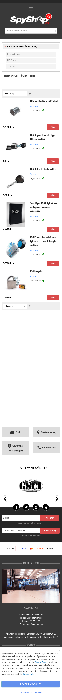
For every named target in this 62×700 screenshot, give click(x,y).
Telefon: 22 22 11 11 (31, 621)
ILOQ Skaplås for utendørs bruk (44, 101)
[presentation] (5, 498)
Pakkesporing (48, 432)
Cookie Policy (41, 662)
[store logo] (31, 19)
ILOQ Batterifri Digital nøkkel (43, 169)
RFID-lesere (12, 60)
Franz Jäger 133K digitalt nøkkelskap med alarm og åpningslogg (44, 207)
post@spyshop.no (34, 624)
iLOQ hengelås (36, 271)
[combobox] (31, 31)
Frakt (18, 432)
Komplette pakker (15, 54)
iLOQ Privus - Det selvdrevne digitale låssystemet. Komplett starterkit (43, 241)
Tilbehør (11, 66)
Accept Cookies (30, 684)
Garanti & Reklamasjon (15, 448)
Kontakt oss (49, 447)
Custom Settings (30, 692)
